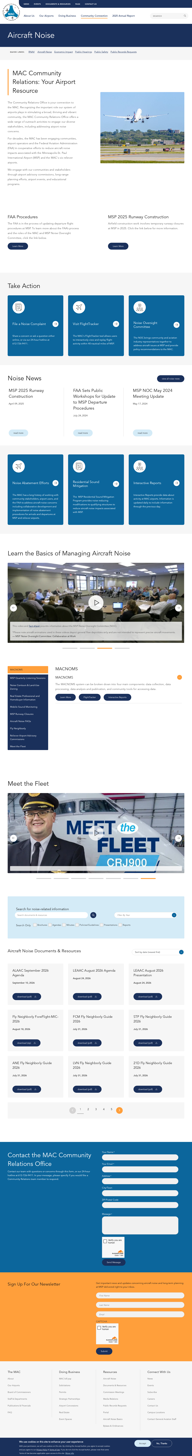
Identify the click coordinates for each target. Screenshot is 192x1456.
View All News (171, 378)
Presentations (110, 924)
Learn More (65, 697)
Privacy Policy (41, 1450)
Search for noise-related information (42, 909)
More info (69, 1453)
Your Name (107, 1152)
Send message (114, 1262)
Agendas (56, 924)
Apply (93, 915)
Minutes (70, 924)
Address (106, 1176)
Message (106, 1214)
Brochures (42, 924)
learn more (17, 246)
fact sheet (34, 626)
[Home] (11, 12)
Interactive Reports (117, 697)
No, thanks (161, 1443)
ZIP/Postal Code (110, 1200)
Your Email (107, 1164)
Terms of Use (55, 1450)
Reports (126, 924)
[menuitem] (29, 16)
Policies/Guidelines (89, 924)
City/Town (107, 1188)
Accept (142, 1443)
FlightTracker (90, 697)
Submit (104, 1351)
